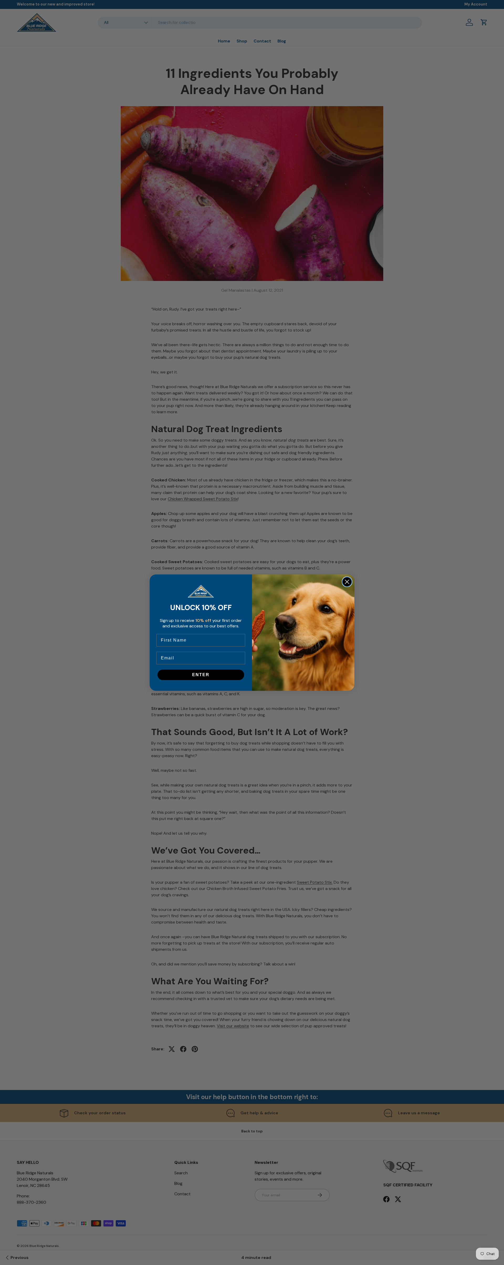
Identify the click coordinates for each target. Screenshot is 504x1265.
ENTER (200, 674)
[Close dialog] (347, 582)
